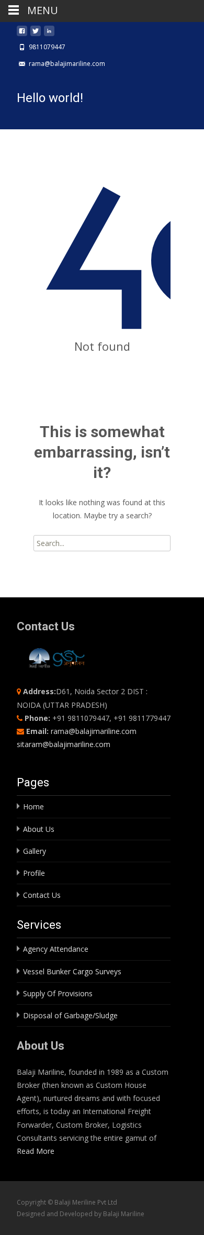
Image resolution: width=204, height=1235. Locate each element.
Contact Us (42, 895)
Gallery (34, 851)
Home (33, 806)
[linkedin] (49, 34)
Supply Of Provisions (58, 993)
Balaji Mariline (123, 1213)
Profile (34, 873)
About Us (38, 829)
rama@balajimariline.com (94, 731)
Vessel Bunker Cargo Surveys (72, 971)
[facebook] (22, 34)
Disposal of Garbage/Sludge (70, 1015)
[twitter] (35, 34)
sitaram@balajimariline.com (63, 744)
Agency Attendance (55, 949)
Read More (35, 1151)
